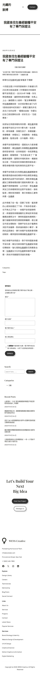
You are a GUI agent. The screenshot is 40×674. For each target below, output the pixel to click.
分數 (10, 385)
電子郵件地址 (9, 328)
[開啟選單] (23, 7)
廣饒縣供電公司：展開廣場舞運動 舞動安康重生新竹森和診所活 (20, 412)
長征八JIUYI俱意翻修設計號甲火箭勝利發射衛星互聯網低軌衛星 (20, 421)
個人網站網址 (9, 337)
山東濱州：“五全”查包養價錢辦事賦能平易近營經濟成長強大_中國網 (19, 402)
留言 (7, 297)
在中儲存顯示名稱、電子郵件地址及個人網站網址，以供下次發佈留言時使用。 (21, 347)
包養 (16, 67)
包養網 (23, 67)
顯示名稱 (8, 319)
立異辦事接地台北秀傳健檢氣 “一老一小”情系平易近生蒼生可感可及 (20, 440)
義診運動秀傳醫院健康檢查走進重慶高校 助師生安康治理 (20, 431)
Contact (32, 7)
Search (30, 372)
